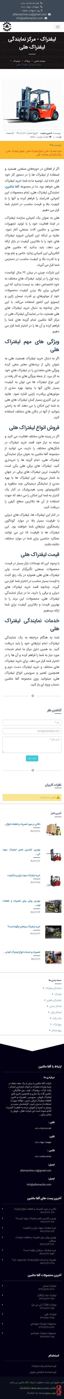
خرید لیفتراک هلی (52, 151)
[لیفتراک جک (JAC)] (2, 1295)
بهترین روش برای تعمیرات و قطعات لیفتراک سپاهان (36, 1241)
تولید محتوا (50, 1393)
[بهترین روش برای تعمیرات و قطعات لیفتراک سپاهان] (53, 906)
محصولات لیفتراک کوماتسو (43, 1335)
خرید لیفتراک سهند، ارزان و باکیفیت (23, 875)
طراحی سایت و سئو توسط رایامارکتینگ (38, 1388)
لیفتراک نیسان (47, 1287)
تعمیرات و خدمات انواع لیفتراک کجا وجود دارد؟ (34, 1261)
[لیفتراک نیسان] (2, 1286)
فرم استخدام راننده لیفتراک (43, 1366)
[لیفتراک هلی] (2, 1314)
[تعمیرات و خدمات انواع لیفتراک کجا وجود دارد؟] (53, 957)
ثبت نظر (32, 758)
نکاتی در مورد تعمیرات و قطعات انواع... (22, 824)
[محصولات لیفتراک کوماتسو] (2, 1333)
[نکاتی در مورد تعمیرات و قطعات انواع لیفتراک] (53, 829)
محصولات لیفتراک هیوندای (43, 1325)
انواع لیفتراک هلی (34, 151)
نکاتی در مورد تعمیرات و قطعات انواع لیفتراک (35, 1210)
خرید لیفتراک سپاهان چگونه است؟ (24, 927)
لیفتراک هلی (48, 1316)
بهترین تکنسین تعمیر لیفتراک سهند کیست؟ (36, 1220)
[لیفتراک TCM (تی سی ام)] (2, 1305)
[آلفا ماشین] (8, 26)
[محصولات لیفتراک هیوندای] (2, 1324)
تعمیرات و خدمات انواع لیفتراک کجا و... (22, 952)
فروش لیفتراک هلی (15, 151)
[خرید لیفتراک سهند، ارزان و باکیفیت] (53, 880)
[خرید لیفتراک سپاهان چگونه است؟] (53, 932)
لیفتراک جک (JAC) (47, 1297)
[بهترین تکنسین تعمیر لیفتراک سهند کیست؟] (53, 855)
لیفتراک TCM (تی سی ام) (44, 1306)
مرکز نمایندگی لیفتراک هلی (49, 155)
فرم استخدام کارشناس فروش (43, 1372)
